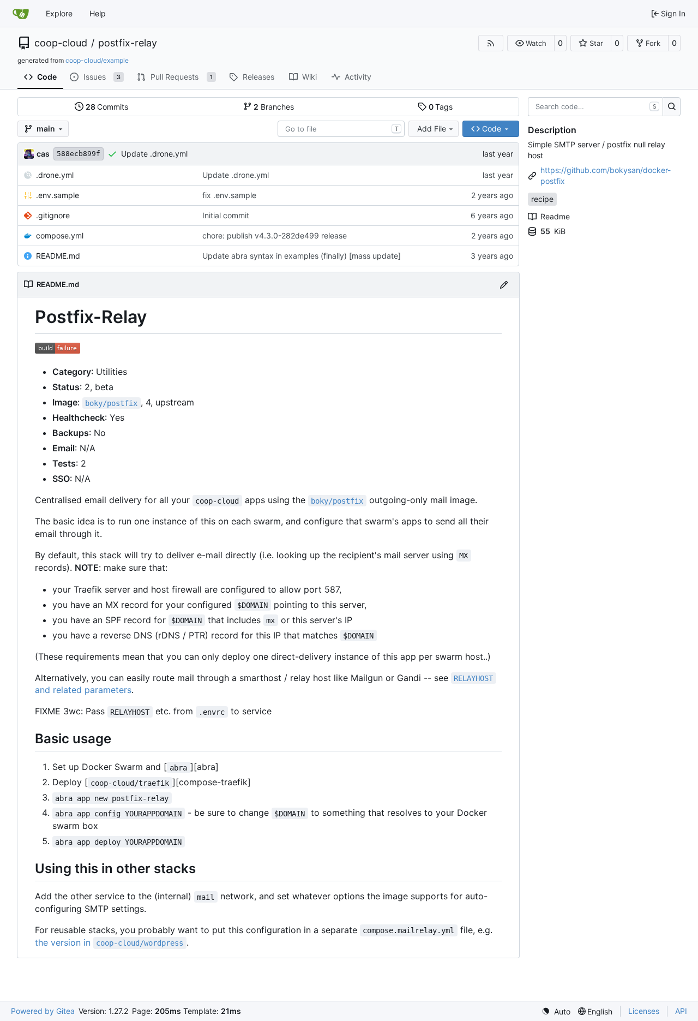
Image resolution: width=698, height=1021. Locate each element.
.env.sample (57, 195)
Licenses (643, 1011)
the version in (109, 942)
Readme (555, 216)
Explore (59, 13)
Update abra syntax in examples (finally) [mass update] (301, 255)
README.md (58, 255)
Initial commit (225, 215)
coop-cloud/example (97, 60)
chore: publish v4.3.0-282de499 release (274, 235)
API (681, 1011)
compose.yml (59, 235)
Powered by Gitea (43, 1011)
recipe (542, 199)
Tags (441, 106)
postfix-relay (127, 43)
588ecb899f (78, 154)
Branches (274, 106)
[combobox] (341, 129)
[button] (531, 43)
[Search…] (672, 107)
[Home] (20, 13)
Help (97, 13)
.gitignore (53, 215)
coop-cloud (60, 43)
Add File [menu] (431, 128)
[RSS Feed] (490, 43)
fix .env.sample (229, 195)
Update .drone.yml (154, 153)
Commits (107, 106)
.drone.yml (55, 175)
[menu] (555, 1011)
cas (43, 153)
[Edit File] (504, 285)
